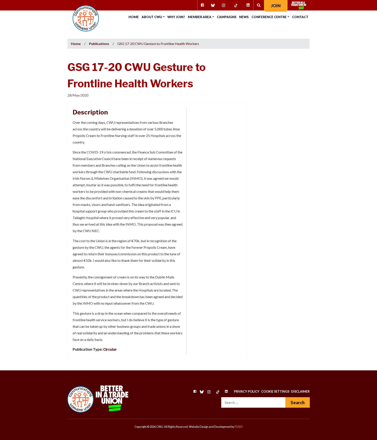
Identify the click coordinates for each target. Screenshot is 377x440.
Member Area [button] (199, 17)
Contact (300, 17)
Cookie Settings (275, 391)
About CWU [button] (152, 17)
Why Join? (176, 17)
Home (134, 17)
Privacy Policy (246, 391)
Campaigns (226, 17)
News (244, 17)
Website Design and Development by (216, 426)
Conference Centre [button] (269, 17)
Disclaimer (300, 391)
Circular (110, 349)
